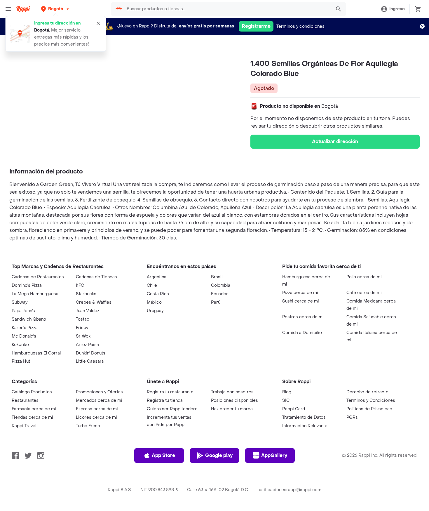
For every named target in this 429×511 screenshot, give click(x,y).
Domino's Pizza (27, 285)
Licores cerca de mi (96, 417)
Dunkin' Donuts (90, 353)
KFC (80, 285)
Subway (19, 302)
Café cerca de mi (364, 293)
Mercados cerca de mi (99, 400)
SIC (286, 400)
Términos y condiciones (300, 26)
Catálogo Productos (32, 392)
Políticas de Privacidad (369, 409)
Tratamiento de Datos (304, 417)
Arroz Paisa (87, 344)
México (154, 302)
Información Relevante (304, 426)
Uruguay (155, 311)
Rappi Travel (24, 426)
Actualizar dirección (335, 141)
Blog (286, 392)
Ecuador (219, 294)
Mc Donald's (24, 336)
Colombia (220, 285)
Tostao (82, 319)
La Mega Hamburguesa (35, 294)
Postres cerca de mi (303, 317)
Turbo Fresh (88, 426)
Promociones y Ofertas (99, 392)
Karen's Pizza (25, 328)
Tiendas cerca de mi (32, 417)
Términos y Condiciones (370, 400)
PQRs (352, 417)
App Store (163, 455)
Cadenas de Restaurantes (38, 277)
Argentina (156, 277)
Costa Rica (158, 294)
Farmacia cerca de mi (34, 409)
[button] (55, 8)
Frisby (82, 328)
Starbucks (86, 294)
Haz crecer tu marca (232, 409)
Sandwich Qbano (29, 319)
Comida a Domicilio (302, 333)
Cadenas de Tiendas (96, 277)
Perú (215, 302)
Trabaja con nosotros (232, 392)
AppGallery (274, 455)
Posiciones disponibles (234, 400)
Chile (152, 285)
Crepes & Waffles (93, 302)
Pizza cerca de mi (300, 293)
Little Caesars (90, 361)
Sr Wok (83, 336)
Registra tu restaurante (170, 392)
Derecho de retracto (367, 392)
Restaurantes (25, 400)
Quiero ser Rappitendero (172, 409)
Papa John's (23, 311)
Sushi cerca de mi (300, 301)
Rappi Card (293, 409)
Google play (219, 455)
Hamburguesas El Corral (36, 353)
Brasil (216, 277)
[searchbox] (227, 9)
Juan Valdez (87, 311)
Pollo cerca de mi (364, 277)
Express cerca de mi (97, 409)
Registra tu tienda (165, 400)
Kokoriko (20, 344)
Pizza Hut (21, 361)
